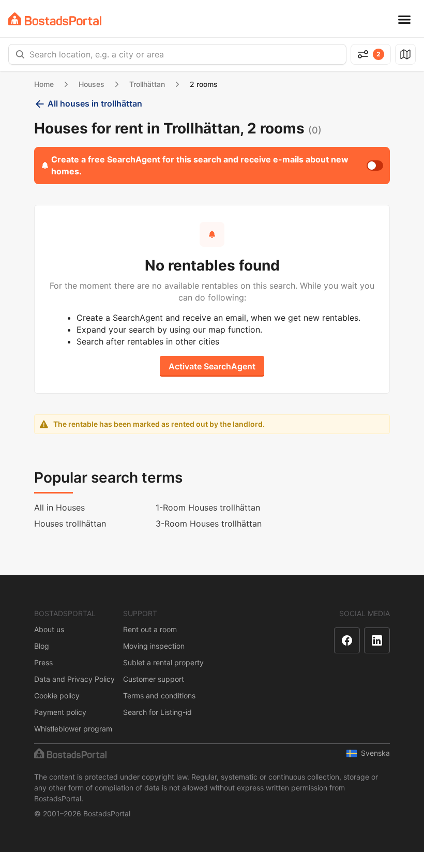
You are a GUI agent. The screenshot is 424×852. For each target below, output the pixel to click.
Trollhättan (147, 84)
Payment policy (60, 712)
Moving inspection (154, 645)
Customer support (153, 679)
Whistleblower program (73, 728)
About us (49, 629)
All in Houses (59, 507)
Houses (91, 84)
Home (44, 84)
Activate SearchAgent (212, 366)
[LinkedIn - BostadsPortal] (377, 640)
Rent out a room (150, 629)
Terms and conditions (159, 695)
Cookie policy (57, 695)
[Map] (405, 54)
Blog (41, 645)
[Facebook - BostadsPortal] (347, 640)
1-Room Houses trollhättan (208, 507)
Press (43, 662)
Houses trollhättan (70, 523)
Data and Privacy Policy (74, 679)
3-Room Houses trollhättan (209, 523)
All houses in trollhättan (95, 103)
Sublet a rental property (163, 662)
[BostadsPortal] (54, 18)
